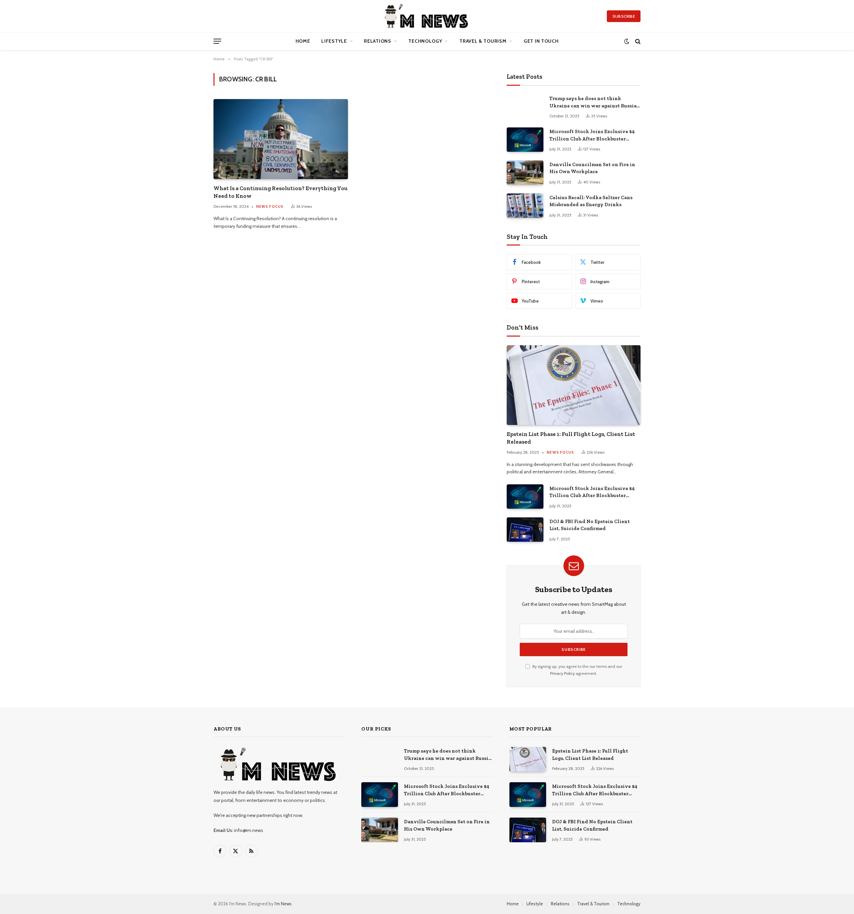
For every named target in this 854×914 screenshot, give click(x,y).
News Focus (270, 206)
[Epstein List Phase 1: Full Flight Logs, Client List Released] (573, 385)
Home (303, 41)
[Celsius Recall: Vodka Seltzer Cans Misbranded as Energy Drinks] (525, 205)
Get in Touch (541, 41)
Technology (425, 41)
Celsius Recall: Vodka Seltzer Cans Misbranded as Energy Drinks (590, 200)
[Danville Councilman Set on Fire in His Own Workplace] (525, 172)
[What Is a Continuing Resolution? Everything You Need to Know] (281, 139)
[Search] (637, 41)
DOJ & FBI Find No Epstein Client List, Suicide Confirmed (589, 524)
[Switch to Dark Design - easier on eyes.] (626, 41)
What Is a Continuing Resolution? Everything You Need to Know (281, 192)
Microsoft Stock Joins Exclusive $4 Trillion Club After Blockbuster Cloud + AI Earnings (592, 135)
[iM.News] (427, 16)
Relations (377, 41)
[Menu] (217, 41)
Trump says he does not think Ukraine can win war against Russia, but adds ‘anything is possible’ (593, 102)
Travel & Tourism (482, 41)
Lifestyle (334, 41)
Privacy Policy (562, 673)
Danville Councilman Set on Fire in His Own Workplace (592, 167)
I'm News (283, 903)
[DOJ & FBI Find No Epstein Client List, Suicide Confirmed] (525, 529)
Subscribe (623, 16)
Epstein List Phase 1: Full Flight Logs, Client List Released (571, 438)
